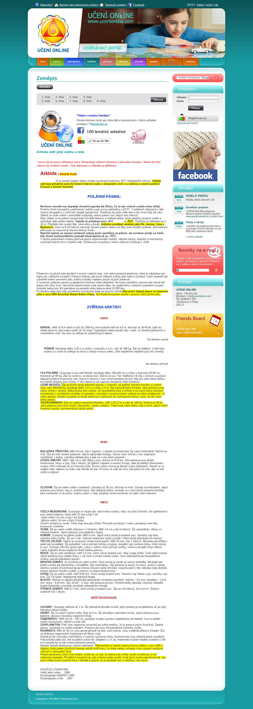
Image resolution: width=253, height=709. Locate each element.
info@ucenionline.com (199, 296)
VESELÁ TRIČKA (197, 195)
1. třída (46, 97)
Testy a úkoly (195, 222)
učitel (209, 4)
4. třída (87, 97)
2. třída (60, 97)
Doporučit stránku (115, 4)
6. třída (60, 101)
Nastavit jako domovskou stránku (78, 4)
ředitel (200, 4)
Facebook (138, 4)
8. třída (87, 101)
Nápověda (46, 4)
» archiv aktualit (194, 236)
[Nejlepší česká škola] (172, 62)
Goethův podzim (197, 207)
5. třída (46, 101)
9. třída (101, 101)
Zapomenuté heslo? (187, 123)
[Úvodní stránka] (52, 32)
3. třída (74, 97)
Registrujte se (99, 124)
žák (216, 4)
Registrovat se (197, 118)
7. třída (74, 101)
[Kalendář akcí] (198, 340)
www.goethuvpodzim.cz (198, 216)
